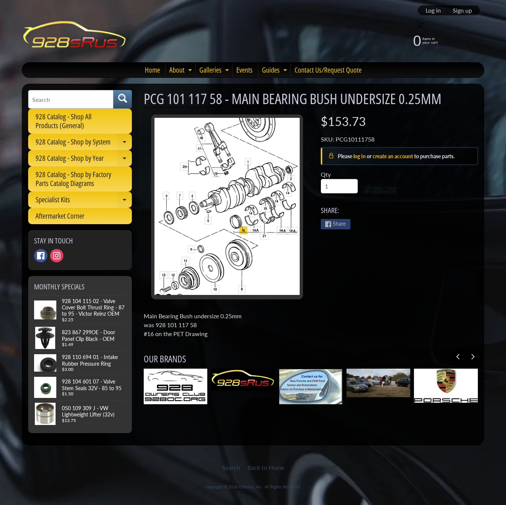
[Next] (472, 356)
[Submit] (122, 99)
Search (231, 467)
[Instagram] (56, 255)
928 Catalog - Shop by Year (84, 159)
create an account (393, 156)
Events (244, 70)
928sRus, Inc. (250, 486)
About (181, 71)
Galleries (215, 71)
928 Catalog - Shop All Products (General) (63, 121)
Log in (433, 10)
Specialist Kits (84, 201)
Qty (326, 174)
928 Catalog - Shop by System (84, 143)
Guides (275, 71)
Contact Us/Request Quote (328, 70)
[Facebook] (40, 255)
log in (360, 156)
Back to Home (265, 467)
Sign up (462, 10)
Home (152, 70)
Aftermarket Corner (60, 216)
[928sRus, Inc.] (74, 37)
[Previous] (458, 356)
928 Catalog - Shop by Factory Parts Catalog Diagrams (73, 178)
